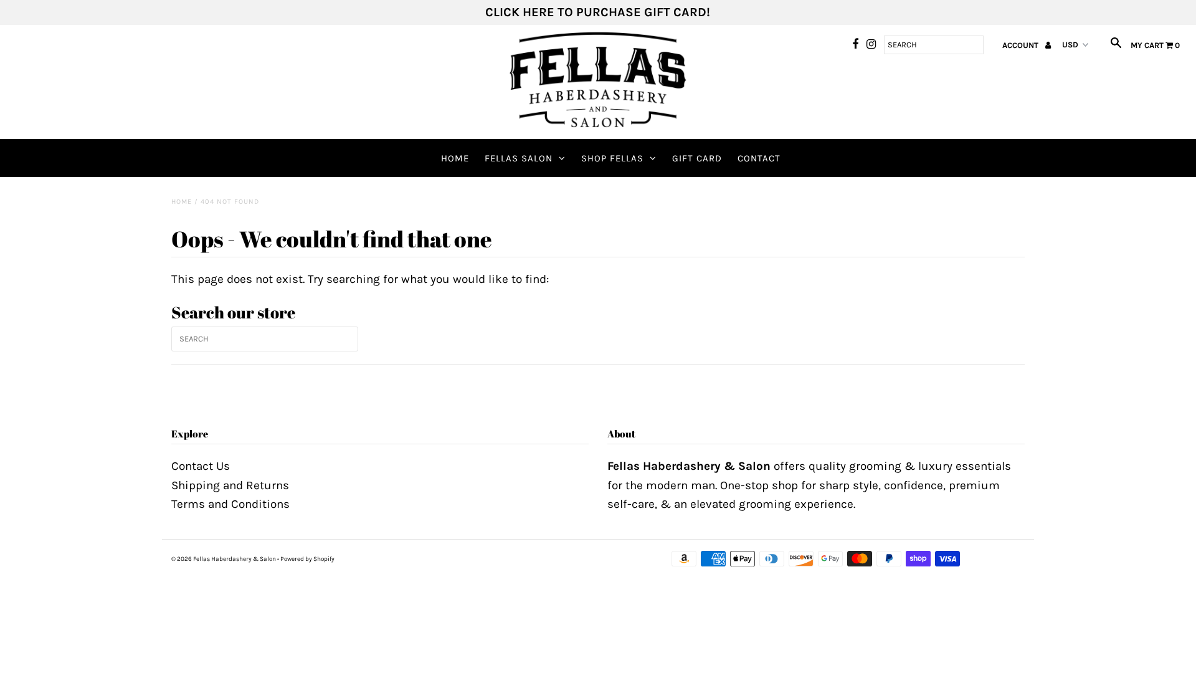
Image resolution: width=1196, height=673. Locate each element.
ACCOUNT (1021, 45)
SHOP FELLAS (612, 158)
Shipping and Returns (230, 485)
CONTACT (759, 158)
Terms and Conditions (230, 504)
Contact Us (200, 466)
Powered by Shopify (307, 559)
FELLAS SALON (519, 158)
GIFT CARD (697, 158)
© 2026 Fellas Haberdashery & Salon (223, 559)
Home (455, 158)
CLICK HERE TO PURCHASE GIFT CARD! (597, 12)
